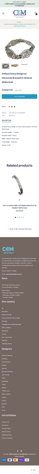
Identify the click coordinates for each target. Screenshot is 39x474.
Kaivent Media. (19, 456)
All (2, 308)
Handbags (5, 381)
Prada (3, 384)
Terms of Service (7, 438)
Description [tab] (6, 120)
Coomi (4, 400)
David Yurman (6, 362)
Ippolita (4, 368)
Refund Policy (6, 431)
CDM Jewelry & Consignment (18, 454)
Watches (4, 340)
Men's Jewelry (6, 327)
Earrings (4, 321)
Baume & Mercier (7, 355)
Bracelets (5, 311)
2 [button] (17, 217)
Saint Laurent (6, 394)
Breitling (4, 358)
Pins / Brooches (7, 337)
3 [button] (19, 217)
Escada (4, 365)
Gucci (3, 410)
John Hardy (5, 374)
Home (19, 22)
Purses (4, 334)
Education (5, 425)
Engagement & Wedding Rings (11, 324)
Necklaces (5, 330)
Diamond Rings (6, 314)
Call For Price (19, 96)
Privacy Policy (6, 428)
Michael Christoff (7, 371)
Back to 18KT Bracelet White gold (20, 229)
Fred (3, 407)
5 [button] (23, 217)
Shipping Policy (7, 435)
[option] (19, 195)
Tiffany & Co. (6, 391)
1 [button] (15, 217)
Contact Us (7, 90)
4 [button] (21, 217)
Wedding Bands (7, 343)
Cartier (4, 397)
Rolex (3, 378)
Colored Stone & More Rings (11, 318)
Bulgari (4, 387)
